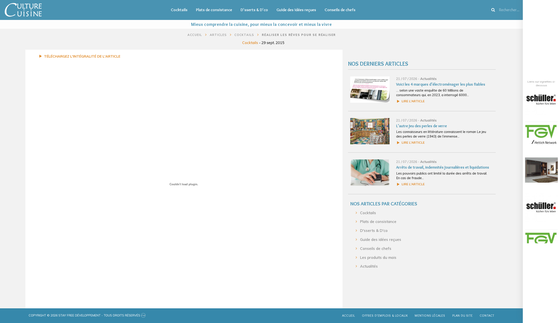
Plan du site (462, 316)
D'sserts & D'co (254, 9)
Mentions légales (430, 316)
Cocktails (179, 9)
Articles (218, 35)
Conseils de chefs (340, 9)
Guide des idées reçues (296, 9)
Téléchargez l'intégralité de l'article (82, 56)
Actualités (428, 79)
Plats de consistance (214, 9)
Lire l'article (413, 101)
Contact (487, 316)
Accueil (194, 35)
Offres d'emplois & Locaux (385, 316)
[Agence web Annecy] (143, 315)
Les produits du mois (378, 257)
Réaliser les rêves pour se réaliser (299, 35)
